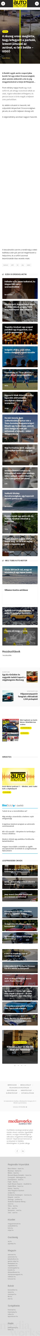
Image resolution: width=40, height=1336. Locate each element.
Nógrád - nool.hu (14, 1197)
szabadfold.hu (13, 1226)
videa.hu (11, 1314)
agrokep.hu (12, 1243)
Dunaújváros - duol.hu (15, 1179)
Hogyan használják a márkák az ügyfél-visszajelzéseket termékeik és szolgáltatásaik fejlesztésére (19, 849)
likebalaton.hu (13, 1263)
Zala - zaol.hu (12, 1212)
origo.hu (11, 1230)
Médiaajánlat (25, 1085)
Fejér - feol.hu (13, 1182)
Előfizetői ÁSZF (11, 1093)
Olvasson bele (26, 727)
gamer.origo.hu (13, 1261)
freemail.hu (12, 1310)
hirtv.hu (10, 1228)
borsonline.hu (12, 1290)
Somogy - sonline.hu (15, 1199)
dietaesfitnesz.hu (14, 1272)
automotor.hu (12, 1257)
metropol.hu (12, 1294)
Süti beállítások (27, 1093)
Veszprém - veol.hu (14, 1210)
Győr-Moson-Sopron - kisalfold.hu (20, 1184)
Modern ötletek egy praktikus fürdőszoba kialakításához (18, 840)
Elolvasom (6, 792)
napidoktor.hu (12, 1265)
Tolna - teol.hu (13, 1206)
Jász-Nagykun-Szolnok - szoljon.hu (16, 1192)
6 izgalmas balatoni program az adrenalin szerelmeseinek (18, 825)
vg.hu (10, 1241)
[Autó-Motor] (20, 3)
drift (12, 265)
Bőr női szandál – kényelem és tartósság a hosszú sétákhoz (18, 833)
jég (23, 265)
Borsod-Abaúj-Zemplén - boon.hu (19, 1175)
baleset (5, 265)
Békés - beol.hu (13, 1173)
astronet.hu (12, 1254)
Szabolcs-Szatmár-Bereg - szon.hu (17, 1203)
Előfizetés (24, 733)
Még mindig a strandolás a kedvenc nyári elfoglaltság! (18, 818)
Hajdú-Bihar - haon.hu (15, 1186)
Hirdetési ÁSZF (26, 1090)
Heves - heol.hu (13, 1188)
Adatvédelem (12, 1090)
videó (28, 265)
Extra (5, 31)
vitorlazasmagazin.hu (15, 1274)
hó (17, 265)
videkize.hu (12, 1276)
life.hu (10, 1296)
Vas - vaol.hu (12, 1208)
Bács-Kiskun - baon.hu (16, 1168)
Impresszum (12, 1085)
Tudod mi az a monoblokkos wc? (14, 811)
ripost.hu (11, 1292)
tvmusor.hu (12, 1279)
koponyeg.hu (12, 1312)
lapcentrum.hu (13, 1316)
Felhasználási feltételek (19, 1088)
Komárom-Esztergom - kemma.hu (20, 1195)
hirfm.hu (11, 1329)
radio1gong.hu (13, 1327)
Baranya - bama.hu (14, 1171)
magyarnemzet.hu (14, 1224)
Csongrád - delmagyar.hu (17, 1177)
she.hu (10, 1299)
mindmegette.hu (13, 1268)
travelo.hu (11, 1270)
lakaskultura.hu (13, 1259)
